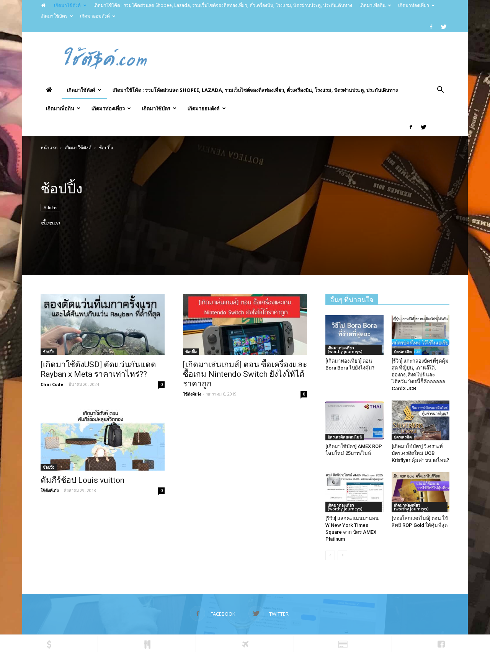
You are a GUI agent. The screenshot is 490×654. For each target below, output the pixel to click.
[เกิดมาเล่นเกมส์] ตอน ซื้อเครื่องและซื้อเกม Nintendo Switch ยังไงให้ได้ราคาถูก (245, 374)
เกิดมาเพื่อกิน (372, 5)
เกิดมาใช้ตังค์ (67, 5)
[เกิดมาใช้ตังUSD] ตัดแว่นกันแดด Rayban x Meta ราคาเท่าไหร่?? (98, 369)
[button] (440, 90)
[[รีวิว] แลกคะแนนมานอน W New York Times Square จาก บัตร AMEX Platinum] (354, 492)
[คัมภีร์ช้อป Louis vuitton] (103, 440)
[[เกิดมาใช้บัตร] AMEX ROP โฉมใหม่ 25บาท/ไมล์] (354, 420)
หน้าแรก (49, 147)
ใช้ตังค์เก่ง (192, 394)
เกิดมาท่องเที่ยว (413, 5)
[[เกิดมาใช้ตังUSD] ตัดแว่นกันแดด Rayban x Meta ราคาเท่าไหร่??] (103, 324)
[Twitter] (443, 26)
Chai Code (52, 384)
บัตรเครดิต (403, 351)
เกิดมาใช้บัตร (54, 16)
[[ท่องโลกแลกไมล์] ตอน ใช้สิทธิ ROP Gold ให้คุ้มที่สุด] (421, 492)
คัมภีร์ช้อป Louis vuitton (82, 480)
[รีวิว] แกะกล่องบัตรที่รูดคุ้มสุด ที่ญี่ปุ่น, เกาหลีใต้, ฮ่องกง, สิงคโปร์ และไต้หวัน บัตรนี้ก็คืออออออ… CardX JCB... (420, 374)
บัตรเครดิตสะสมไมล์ (345, 437)
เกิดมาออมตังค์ (95, 16)
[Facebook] (431, 26)
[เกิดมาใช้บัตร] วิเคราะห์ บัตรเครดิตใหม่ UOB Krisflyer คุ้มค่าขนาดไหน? (420, 453)
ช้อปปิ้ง (48, 351)
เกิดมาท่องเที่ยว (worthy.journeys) (345, 349)
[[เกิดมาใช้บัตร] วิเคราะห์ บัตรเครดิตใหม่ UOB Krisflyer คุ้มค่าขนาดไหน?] (421, 420)
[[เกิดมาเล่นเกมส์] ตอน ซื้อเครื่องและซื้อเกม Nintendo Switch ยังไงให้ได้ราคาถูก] (245, 324)
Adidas (50, 207)
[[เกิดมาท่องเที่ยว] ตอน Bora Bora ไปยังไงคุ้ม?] (354, 335)
